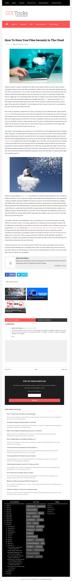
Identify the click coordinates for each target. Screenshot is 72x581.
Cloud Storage (19, 44)
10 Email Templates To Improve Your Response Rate (22, 489)
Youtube (63, 265)
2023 (7, 511)
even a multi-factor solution (53, 228)
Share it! (12, 274)
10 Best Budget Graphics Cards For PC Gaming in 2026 (22, 464)
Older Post (64, 369)
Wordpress (8, 31)
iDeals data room (17, 328)
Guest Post (41, 506)
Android (35, 523)
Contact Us (50, 511)
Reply (13, 336)
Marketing (36, 516)
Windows (29, 533)
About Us (49, 505)
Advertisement (43, 3)
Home (7, 3)
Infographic (20, 31)
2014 (7, 573)
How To (14, 24)
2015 (7, 571)
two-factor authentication (35, 228)
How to (26, 44)
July (9, 535)
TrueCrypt (16, 228)
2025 (7, 507)
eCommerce (39, 540)
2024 (7, 509)
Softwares (30, 540)
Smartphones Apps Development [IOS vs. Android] (21, 422)
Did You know (31, 506)
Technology (30, 526)
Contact (21, 3)
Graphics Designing (32, 543)
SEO (31, 24)
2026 (7, 505)
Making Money (39, 550)
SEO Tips (38, 556)
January (10, 570)
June (9, 537)
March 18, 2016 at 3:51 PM (30, 328)
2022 (7, 513)
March (9, 543)
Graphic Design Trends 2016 (14, 550)
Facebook (30, 556)
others (62, 99)
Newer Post (8, 369)
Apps (28, 523)
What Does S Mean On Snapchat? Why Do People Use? (22, 481)
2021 (7, 515)
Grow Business (41, 24)
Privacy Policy (56, 3)
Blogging (23, 24)
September (11, 532)
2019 (7, 518)
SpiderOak (8, 141)
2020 (7, 517)
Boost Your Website (32, 553)
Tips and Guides (31, 509)
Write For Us (31, 3)
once (46, 99)
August (10, 534)
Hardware (30, 546)
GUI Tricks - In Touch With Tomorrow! (42, 579)
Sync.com (24, 196)
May (9, 539)
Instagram (39, 546)
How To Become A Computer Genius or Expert (20, 472)
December (10, 526)
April (9, 541)
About (14, 3)
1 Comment (9, 44)
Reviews (39, 530)
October (10, 530)
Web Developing (32, 536)
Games (29, 550)
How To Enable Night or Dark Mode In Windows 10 (21, 439)
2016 (7, 524)
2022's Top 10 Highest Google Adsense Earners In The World (24, 431)
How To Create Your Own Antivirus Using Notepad (21, 414)
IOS (42, 543)
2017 (7, 522)
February (10, 545)
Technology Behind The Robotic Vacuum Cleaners (21, 456)
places (8, 114)
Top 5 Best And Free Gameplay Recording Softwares (22, 447)
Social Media (53, 24)
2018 (7, 520)
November (10, 528)
